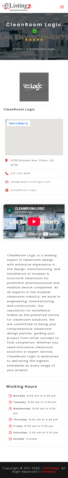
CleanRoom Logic (24, 190)
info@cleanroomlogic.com (31, 182)
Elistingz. (52, 468)
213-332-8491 (21, 173)
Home (17, 49)
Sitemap (48, 471)
